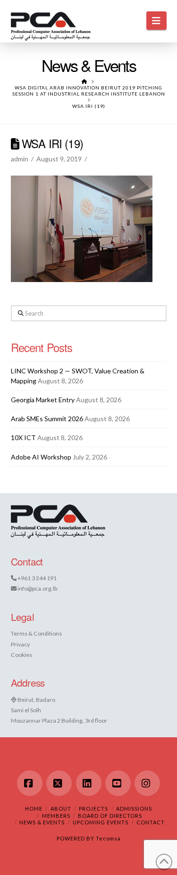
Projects (93, 808)
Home (33, 808)
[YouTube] (118, 783)
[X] (59, 783)
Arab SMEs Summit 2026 (47, 419)
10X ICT (23, 437)
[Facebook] (29, 783)
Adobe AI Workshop (41, 457)
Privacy (20, 644)
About (61, 808)
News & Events (42, 822)
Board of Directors (110, 816)
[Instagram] (147, 783)
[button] (156, 20)
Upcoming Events (100, 822)
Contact (150, 822)
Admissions (134, 808)
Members (56, 816)
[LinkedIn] (88, 783)
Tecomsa (108, 838)
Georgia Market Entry (43, 400)
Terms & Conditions (36, 633)
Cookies (21, 654)
